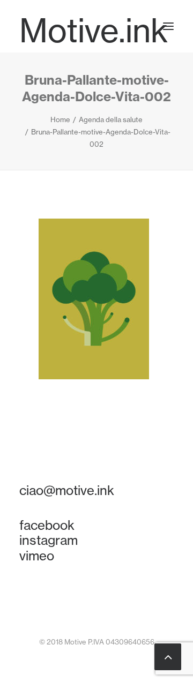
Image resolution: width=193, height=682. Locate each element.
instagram (48, 540)
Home (60, 119)
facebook (47, 525)
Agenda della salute (111, 119)
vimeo (36, 556)
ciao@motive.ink (66, 490)
